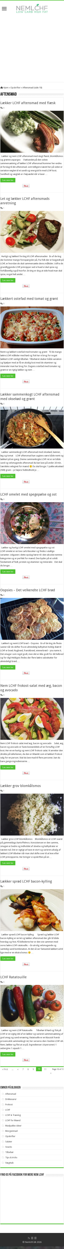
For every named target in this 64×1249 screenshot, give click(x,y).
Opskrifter (15, 87)
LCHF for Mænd (12, 1120)
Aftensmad (10, 1094)
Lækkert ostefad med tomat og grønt (29, 299)
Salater (8, 1141)
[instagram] (35, 1238)
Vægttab (9, 1162)
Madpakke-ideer (13, 1125)
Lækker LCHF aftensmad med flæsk (27, 103)
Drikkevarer (11, 1099)
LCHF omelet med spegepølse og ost (28, 494)
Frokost (9, 1104)
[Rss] (28, 1238)
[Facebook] (32, 1238)
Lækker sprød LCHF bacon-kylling (26, 881)
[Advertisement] (32, 50)
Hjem (5, 87)
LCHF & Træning (13, 1115)
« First (5, 1069)
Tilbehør (9, 1152)
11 (45, 1069)
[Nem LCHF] (32, 8)
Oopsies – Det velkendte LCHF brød (27, 590)
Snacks (8, 1147)
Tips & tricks (11, 1157)
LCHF (7, 1109)
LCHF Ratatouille (13, 977)
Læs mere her (7, 180)
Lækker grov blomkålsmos (20, 786)
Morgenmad (11, 1131)
